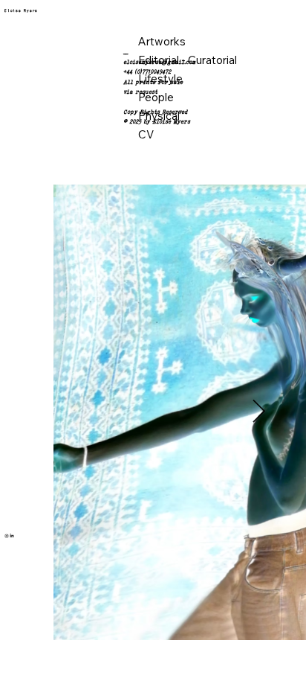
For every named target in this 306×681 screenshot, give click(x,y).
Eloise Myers (21, 11)
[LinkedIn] (12, 533)
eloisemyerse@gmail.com (159, 61)
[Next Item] (259, 412)
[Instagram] (6, 533)
